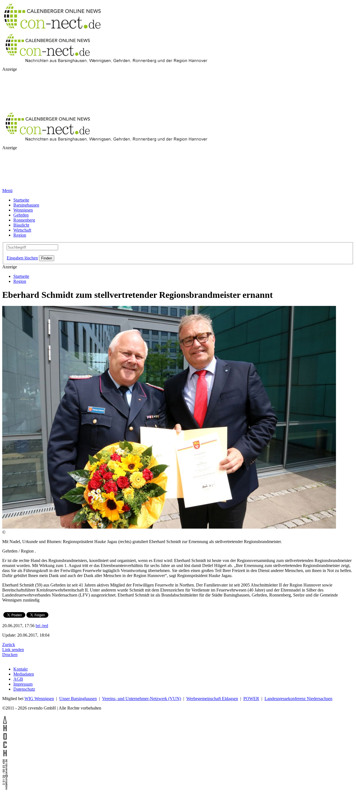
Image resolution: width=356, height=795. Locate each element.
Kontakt (20, 669)
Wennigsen (23, 210)
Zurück (8, 644)
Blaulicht (21, 225)
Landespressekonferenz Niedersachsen (298, 698)
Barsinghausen (26, 205)
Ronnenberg (24, 220)
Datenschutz (24, 689)
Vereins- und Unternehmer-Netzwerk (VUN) (141, 698)
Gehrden (21, 215)
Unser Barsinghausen (78, 698)
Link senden (13, 649)
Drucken (10, 654)
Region (19, 235)
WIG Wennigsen (39, 698)
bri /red (42, 625)
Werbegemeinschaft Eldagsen (212, 698)
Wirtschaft (22, 230)
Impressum (23, 684)
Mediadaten (23, 674)
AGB (18, 679)
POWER (251, 698)
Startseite (21, 200)
